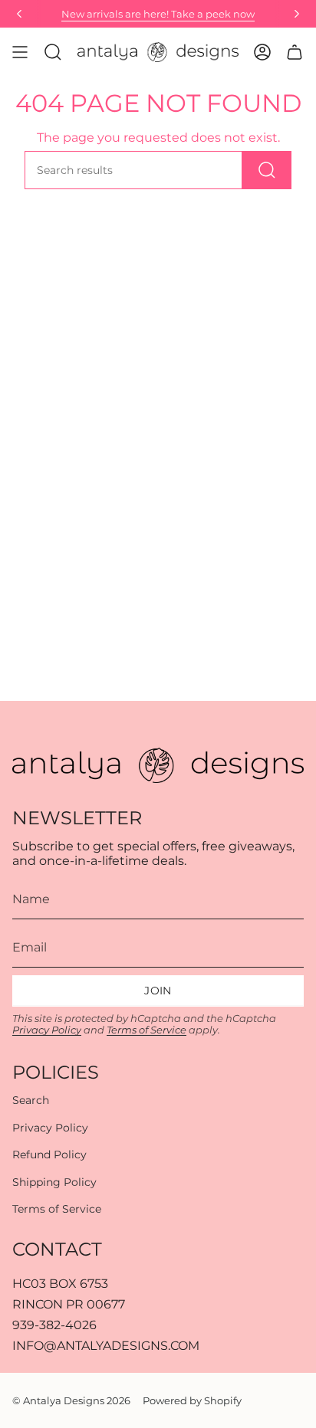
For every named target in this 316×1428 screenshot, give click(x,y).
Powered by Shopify (192, 1400)
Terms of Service (146, 1030)
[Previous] (19, 14)
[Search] (266, 170)
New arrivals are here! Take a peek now (158, 14)
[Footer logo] (158, 765)
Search (30, 1100)
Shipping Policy (54, 1182)
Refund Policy (49, 1154)
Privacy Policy (46, 1030)
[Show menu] (20, 52)
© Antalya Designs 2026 (71, 1400)
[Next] (297, 14)
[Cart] (294, 52)
